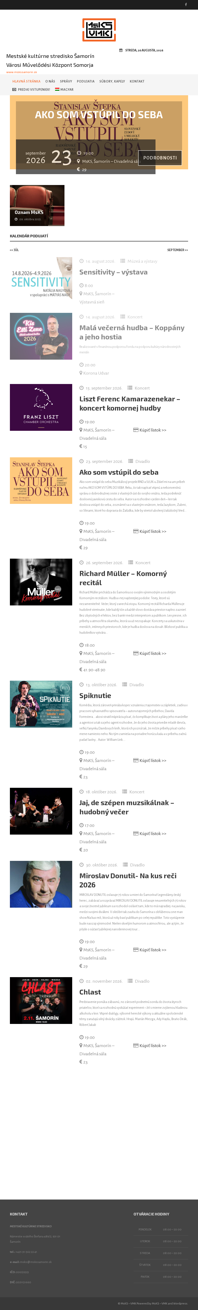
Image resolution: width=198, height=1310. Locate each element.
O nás (50, 81)
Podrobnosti (160, 158)
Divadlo (142, 461)
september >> (177, 250)
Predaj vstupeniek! (34, 89)
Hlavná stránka (26, 81)
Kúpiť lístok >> (153, 430)
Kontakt (137, 81)
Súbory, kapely (112, 81)
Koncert (134, 317)
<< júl (14, 250)
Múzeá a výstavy (142, 261)
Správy (66, 81)
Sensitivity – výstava (113, 271)
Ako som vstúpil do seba (119, 472)
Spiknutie (95, 695)
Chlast (90, 992)
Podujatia (86, 81)
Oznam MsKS (29, 212)
